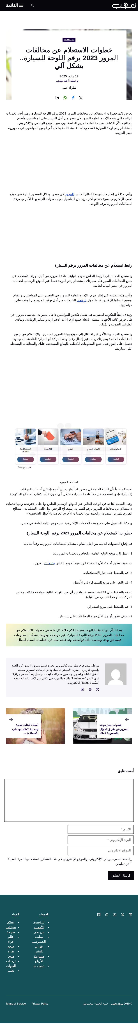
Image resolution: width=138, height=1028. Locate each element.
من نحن (39, 932)
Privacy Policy (39, 1003)
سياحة (11, 932)
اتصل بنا (39, 966)
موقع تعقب (117, 1003)
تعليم (11, 970)
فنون (11, 956)
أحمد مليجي (62, 80)
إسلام (11, 922)
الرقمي (81, 300)
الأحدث (39, 927)
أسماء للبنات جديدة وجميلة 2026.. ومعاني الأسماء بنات (25, 728)
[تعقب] (124, 5)
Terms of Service (16, 1003)
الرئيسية (38, 922)
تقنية (11, 951)
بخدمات (49, 563)
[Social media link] (81, 98)
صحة (11, 946)
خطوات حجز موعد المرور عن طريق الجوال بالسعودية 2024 (114, 728)
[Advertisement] (69, 165)
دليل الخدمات (69, 40)
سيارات (11, 927)
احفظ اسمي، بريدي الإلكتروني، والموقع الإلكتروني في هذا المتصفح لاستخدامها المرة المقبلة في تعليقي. (69, 861)
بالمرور (70, 194)
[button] (32, 5)
